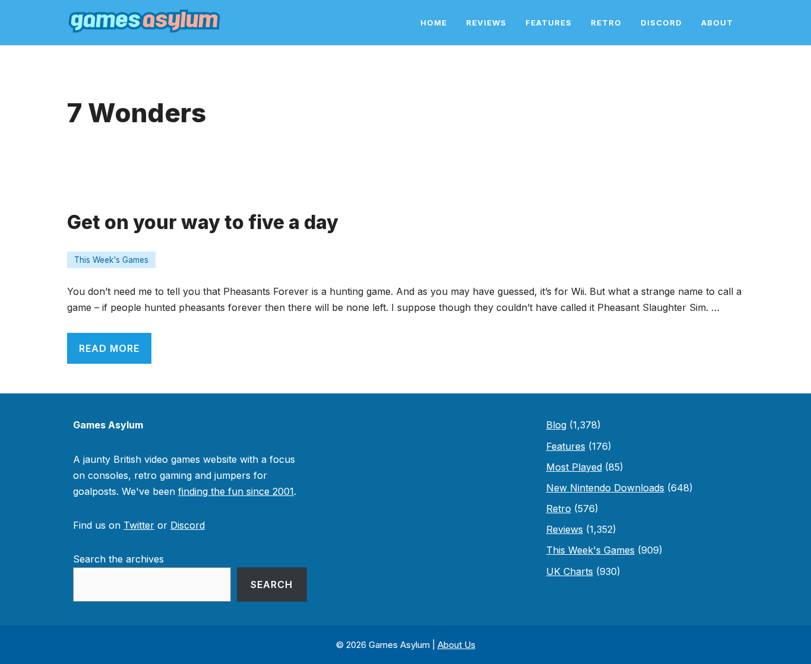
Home (433, 22)
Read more (109, 348)
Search (272, 584)
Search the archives (118, 559)
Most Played (574, 467)
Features (548, 22)
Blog (556, 425)
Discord (661, 22)
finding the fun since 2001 (236, 491)
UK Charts (569, 571)
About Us (457, 644)
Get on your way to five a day (202, 222)
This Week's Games (111, 260)
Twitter (138, 525)
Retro (606, 22)
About (717, 22)
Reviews (486, 22)
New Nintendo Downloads (605, 488)
